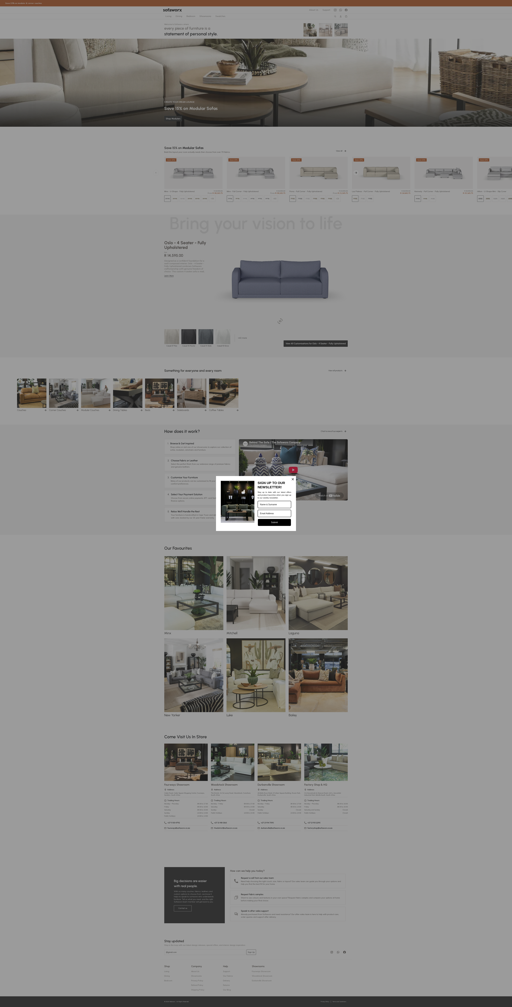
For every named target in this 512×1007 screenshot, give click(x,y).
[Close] (293, 479)
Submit (274, 522)
